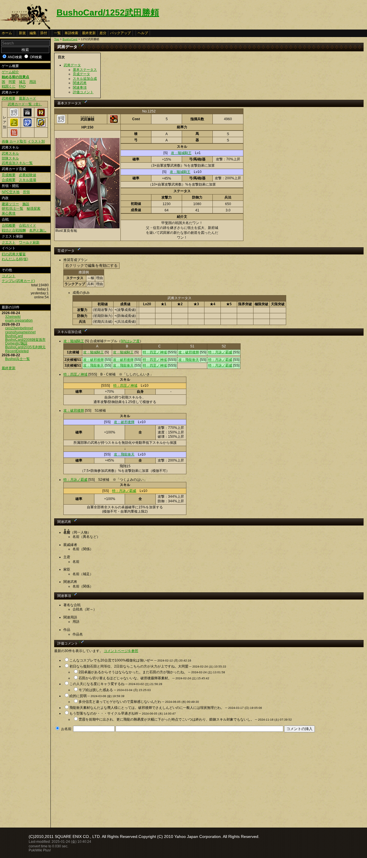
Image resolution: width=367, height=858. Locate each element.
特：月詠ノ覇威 (220, 352)
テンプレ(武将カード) (18, 281)
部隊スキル (10, 158)
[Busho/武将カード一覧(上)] (14, 126)
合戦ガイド (27, 225)
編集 (33, 33)
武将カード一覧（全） (25, 104)
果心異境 (8, 213)
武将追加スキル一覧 (17, 163)
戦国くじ (8, 86)
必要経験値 (27, 175)
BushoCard (14, 336)
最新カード (27, 98)
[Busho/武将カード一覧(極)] (27, 116)
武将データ (72, 65)
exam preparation (19, 320)
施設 (25, 204)
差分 (102, 33)
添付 (43, 33)
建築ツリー (10, 204)
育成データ (81, 74)
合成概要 (8, 180)
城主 (22, 82)
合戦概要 (8, 225)
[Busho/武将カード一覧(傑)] (41, 126)
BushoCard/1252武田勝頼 (107, 12)
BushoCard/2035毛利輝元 (25, 347)
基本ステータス (85, 70)
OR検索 (36, 57)
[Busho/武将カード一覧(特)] (41, 116)
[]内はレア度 (130, 341)
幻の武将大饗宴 (14, 254)
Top (56, 39)
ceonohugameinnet (20, 332)
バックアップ (120, 33)
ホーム (7, 33)
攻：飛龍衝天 (188, 360)
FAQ (22, 86)
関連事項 (80, 87)
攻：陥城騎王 (181, 153)
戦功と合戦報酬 (14, 230)
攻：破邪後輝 (188, 352)
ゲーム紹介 (10, 72)
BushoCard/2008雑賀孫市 (25, 340)
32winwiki (13, 317)
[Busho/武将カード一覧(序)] (27, 126)
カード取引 (18, 141)
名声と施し (37, 230)
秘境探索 (33, 209)
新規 (22, 33)
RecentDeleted (17, 351)
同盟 (12, 82)
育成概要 (8, 175)
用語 (32, 82)
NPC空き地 (10, 192)
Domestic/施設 (16, 343)
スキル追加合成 (85, 79)
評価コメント (83, 92)
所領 (26, 192)
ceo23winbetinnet (19, 328)
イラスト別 (36, 141)
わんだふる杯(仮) (15, 259)
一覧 (57, 33)
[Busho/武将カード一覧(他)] (14, 136)
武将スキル (10, 153)
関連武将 (80, 83)
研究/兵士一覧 (12, 209)
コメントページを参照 (121, 651)
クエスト (8, 242)
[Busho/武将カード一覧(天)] (14, 116)
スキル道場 (27, 180)
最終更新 (89, 33)
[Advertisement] (102, 778)
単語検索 (71, 33)
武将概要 (8, 98)
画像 (5, 141)
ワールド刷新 (29, 242)
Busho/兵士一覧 (17, 359)
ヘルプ (143, 33)
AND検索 (15, 57)
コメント (8, 276)
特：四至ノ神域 (155, 352)
